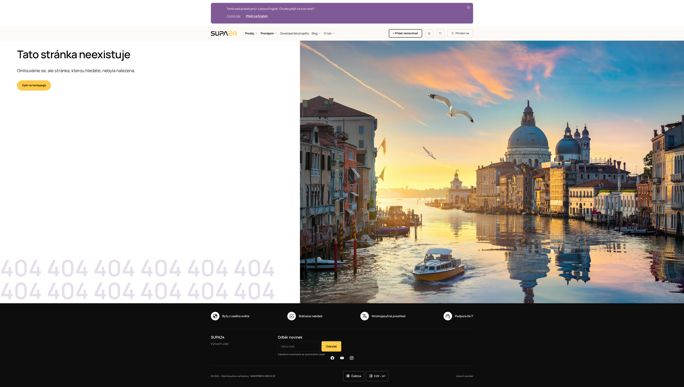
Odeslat (331, 346)
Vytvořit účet (220, 344)
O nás (327, 33)
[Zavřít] (468, 7)
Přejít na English (257, 16)
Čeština (356, 376)
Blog (314, 33)
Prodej (249, 33)
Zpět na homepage (34, 85)
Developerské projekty (294, 33)
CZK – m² (379, 376)
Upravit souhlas (464, 376)
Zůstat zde (233, 16)
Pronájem (267, 33)
